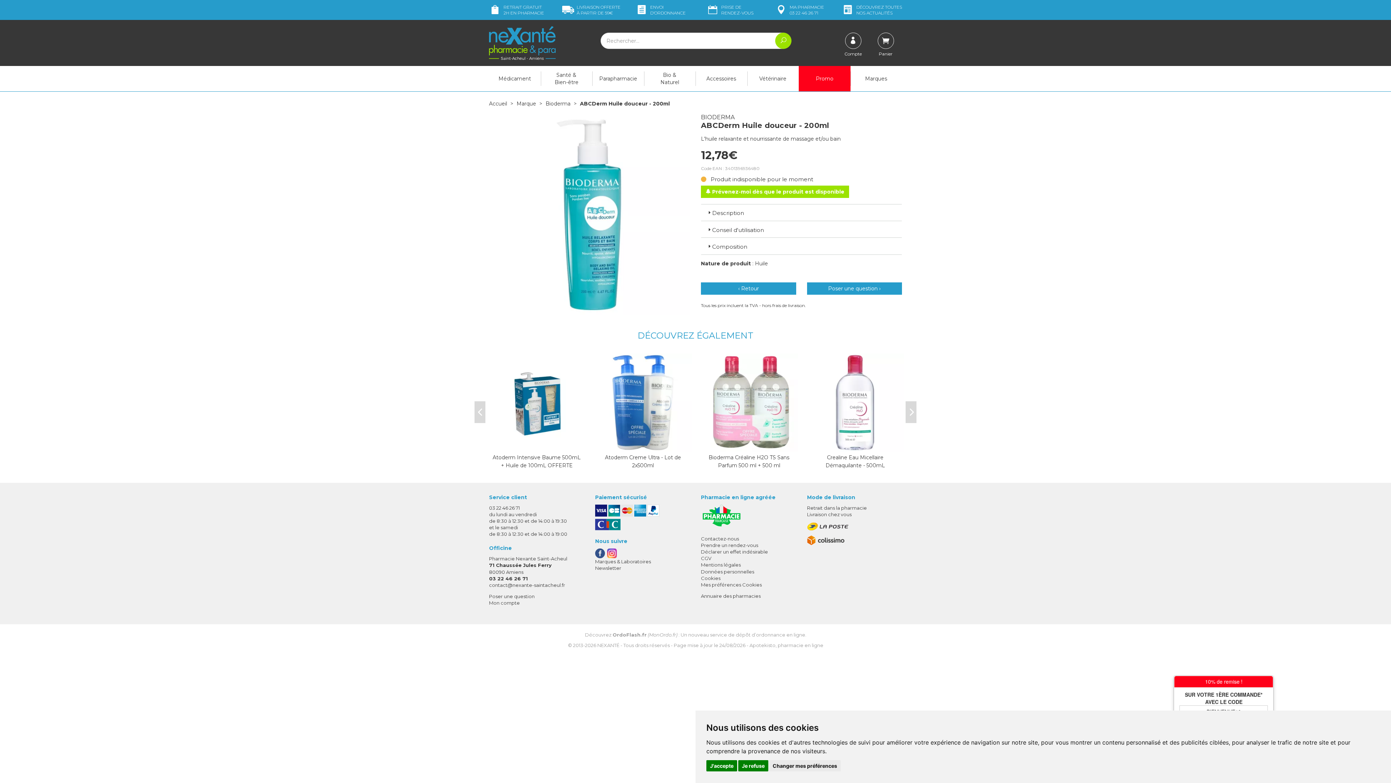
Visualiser (537, 444)
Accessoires (721, 78)
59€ (599, 10)
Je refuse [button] (753, 766)
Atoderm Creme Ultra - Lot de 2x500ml (643, 461)
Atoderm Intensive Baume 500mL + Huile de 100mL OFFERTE (537, 461)
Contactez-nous (720, 539)
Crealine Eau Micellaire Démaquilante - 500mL (855, 461)
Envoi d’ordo (668, 10)
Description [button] (728, 213)
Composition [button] (729, 246)
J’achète (643, 444)
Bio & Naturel (669, 79)
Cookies (710, 578)
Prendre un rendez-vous (729, 545)
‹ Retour (748, 288)
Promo (825, 78)
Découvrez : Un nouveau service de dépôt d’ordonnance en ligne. (695, 635)
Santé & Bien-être (566, 79)
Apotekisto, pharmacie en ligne (786, 645)
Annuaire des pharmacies (731, 596)
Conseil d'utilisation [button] (738, 230)
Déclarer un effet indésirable (734, 552)
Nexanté (608, 645)
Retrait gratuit (524, 10)
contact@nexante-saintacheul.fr (527, 585)
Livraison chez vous (829, 514)
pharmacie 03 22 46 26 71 (807, 10)
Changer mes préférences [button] (805, 766)
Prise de (737, 10)
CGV (706, 558)
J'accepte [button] (722, 766)
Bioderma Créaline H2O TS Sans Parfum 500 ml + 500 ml (749, 461)
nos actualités (879, 10)
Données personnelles (727, 572)
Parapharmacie (618, 78)
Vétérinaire (772, 78)
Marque (526, 103)
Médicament (514, 78)
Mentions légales (721, 565)
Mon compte (504, 603)
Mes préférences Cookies (731, 585)
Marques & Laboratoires (623, 561)
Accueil (498, 103)
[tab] (801, 212)
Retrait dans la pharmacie (837, 508)
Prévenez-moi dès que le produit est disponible (777, 191)
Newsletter (608, 568)
